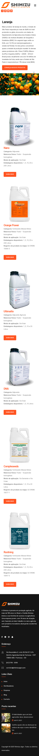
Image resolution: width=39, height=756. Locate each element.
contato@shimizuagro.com (15, 668)
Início (5, 681)
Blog (5, 695)
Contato (7, 699)
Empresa (7, 690)
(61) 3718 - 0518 (12, 663)
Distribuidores (9, 686)
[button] (35, 5)
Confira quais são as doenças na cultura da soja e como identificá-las (24, 727)
